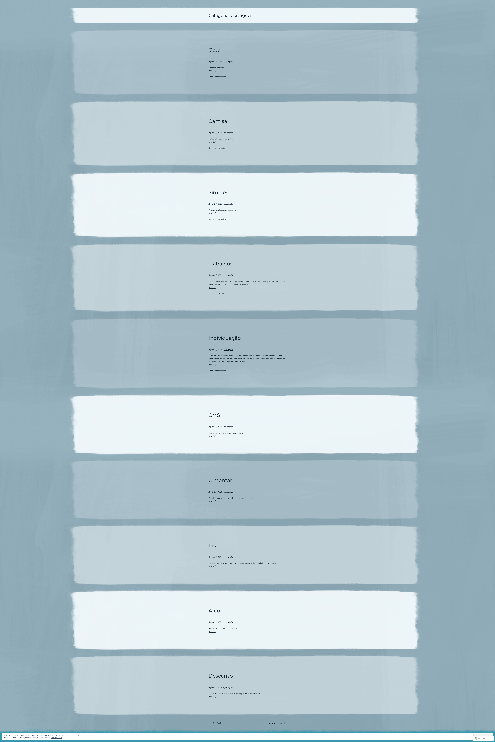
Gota (215, 50)
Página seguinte (277, 723)
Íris (212, 545)
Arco (214, 610)
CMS (214, 415)
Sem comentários (217, 77)
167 (219, 723)
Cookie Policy (56, 738)
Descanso (221, 676)
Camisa (218, 121)
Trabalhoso (222, 264)
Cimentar (220, 480)
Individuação (225, 338)
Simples (218, 192)
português (228, 62)
